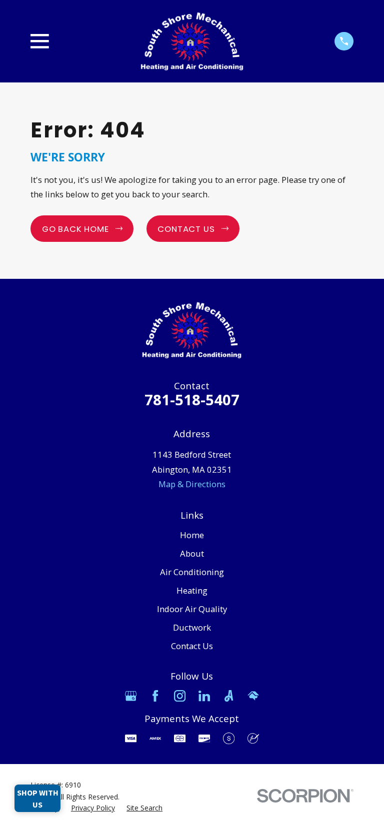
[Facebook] (155, 696)
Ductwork (192, 627)
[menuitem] (93, 808)
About (192, 553)
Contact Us (192, 646)
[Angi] (228, 696)
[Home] (192, 41)
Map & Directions (192, 484)
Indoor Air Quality (192, 609)
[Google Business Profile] (130, 696)
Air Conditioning (192, 572)
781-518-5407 (192, 400)
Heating (192, 590)
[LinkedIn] (204, 696)
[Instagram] (180, 696)
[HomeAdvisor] (253, 696)
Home (192, 535)
